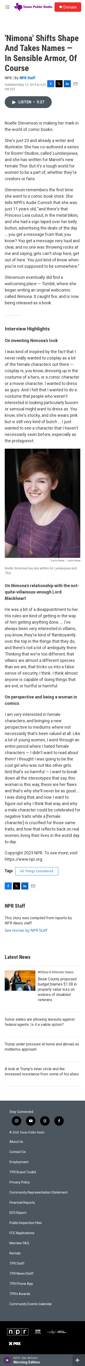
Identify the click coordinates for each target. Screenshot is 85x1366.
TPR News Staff (21, 1273)
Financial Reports (22, 1202)
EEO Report (17, 1213)
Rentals (15, 1253)
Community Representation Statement (38, 1192)
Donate (69, 7)
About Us (16, 1142)
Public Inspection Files (25, 1223)
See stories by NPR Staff (26, 930)
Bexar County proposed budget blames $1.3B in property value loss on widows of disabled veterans (57, 989)
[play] (7, 1360)
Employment (19, 1162)
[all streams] (78, 1360)
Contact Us (17, 1152)
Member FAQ (19, 1243)
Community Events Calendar (30, 1304)
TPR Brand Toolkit (22, 1172)
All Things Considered (36, 871)
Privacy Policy (19, 1182)
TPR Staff (17, 1263)
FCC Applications (21, 1233)
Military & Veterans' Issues (55, 972)
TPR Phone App (21, 1284)
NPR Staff (27, 77)
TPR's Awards (19, 1294)
